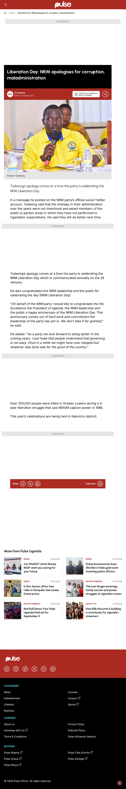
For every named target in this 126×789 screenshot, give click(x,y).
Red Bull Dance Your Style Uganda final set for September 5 (39, 612)
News (12, 13)
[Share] (105, 94)
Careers (72, 698)
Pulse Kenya (11, 764)
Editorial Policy (76, 730)
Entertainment (32, 604)
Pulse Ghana (11, 758)
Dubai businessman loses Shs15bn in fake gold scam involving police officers (102, 567)
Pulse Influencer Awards (82, 736)
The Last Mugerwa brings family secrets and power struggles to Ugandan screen (103, 590)
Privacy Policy (76, 724)
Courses (72, 692)
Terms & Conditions (15, 736)
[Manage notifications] (119, 783)
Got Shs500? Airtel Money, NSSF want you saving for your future (40, 567)
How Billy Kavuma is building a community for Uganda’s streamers (103, 612)
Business (9, 710)
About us (9, 724)
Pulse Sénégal (76, 758)
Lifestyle (91, 604)
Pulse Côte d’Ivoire (79, 752)
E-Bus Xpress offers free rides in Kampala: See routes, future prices (42, 590)
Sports (71, 704)
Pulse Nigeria (11, 752)
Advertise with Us (14, 730)
